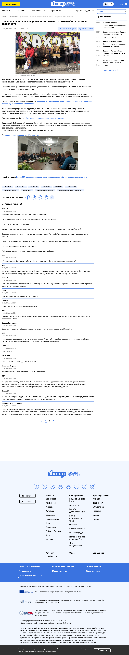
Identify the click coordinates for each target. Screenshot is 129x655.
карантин (58, 186)
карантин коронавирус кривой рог (70, 190)
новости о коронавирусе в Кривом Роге (22, 135)
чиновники (46, 186)
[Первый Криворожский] (64, 4)
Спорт (48, 523)
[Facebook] (27, 197)
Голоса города (76, 533)
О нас (68, 10)
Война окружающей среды (75, 518)
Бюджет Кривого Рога (77, 500)
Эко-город (74, 505)
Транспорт (98, 503)
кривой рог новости (10, 190)
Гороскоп (97, 511)
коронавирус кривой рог (45, 190)
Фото (48, 535)
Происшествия (52, 519)
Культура (50, 511)
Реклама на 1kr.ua (93, 566)
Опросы (73, 524)
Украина (50, 507)
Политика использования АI (30, 577)
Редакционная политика (63, 566)
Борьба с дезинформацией (77, 510)
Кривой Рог (7, 186)
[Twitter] (46, 197)
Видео (96, 515)
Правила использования (29, 566)
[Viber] (40, 197)
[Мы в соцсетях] (36, 486)
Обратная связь (93, 571)
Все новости (110, 70)
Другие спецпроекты (75, 544)
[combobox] (110, 11)
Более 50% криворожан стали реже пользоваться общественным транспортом (51, 177)
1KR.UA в (69, 29)
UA (120, 4)
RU (125, 4)
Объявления (98, 507)
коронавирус (26, 190)
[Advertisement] (48, 441)
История (21, 10)
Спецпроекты (36, 10)
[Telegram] (34, 197)
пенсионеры (21, 186)
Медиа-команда (59, 571)
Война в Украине (53, 531)
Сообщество (52, 556)
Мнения (49, 539)
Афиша (96, 499)
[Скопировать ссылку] (52, 197)
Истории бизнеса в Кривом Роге (77, 538)
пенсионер (33, 186)
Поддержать (11, 4)
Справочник (55, 10)
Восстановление (77, 528)
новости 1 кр (71, 186)
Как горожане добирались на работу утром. (44, 118)
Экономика (51, 527)
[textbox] (110, 11)
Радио (96, 519)
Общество (50, 515)
